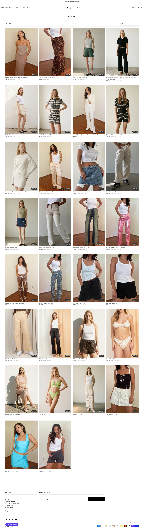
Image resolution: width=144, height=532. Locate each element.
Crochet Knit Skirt (77, 414)
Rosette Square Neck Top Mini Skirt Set (15, 470)
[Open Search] (133, 7)
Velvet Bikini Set (110, 359)
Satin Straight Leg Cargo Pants (47, 192)
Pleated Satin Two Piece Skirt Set (14, 414)
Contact (7, 509)
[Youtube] (16, 519)
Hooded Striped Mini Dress (46, 135)
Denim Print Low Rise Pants (46, 303)
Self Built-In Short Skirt (112, 414)
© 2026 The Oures (10, 527)
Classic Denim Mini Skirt (79, 192)
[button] (137, 1)
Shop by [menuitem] (25, 7)
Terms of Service (9, 505)
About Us (8, 498)
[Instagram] (9, 519)
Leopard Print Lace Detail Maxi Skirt (48, 77)
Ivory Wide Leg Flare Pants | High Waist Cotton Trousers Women (87, 135)
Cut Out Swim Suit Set (44, 414)
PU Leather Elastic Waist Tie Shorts (82, 359)
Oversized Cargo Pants (112, 192)
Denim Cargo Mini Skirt (11, 247)
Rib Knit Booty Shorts (44, 470)
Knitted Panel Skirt (10, 135)
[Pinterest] (12, 519)
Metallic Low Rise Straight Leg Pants (115, 247)
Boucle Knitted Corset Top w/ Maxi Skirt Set (16, 77)
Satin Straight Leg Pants (45, 359)
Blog (6, 511)
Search (7, 500)
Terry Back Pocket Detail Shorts (81, 77)
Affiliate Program (10, 501)
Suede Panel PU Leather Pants (47, 247)
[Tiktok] (19, 519)
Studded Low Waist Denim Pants (81, 247)
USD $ (134, 522)
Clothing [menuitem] (17, 7)
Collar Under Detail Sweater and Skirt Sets (16, 192)
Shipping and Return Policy (12, 503)
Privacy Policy (9, 507)
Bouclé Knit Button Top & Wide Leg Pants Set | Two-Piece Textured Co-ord (121, 78)
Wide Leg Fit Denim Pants (12, 359)
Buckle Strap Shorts (111, 303)
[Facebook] (6, 519)
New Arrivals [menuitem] (6, 7)
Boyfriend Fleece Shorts (79, 303)
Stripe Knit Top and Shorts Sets (114, 135)
